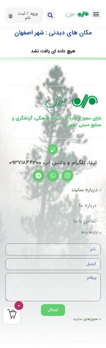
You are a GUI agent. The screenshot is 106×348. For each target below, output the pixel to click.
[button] (96, 14)
